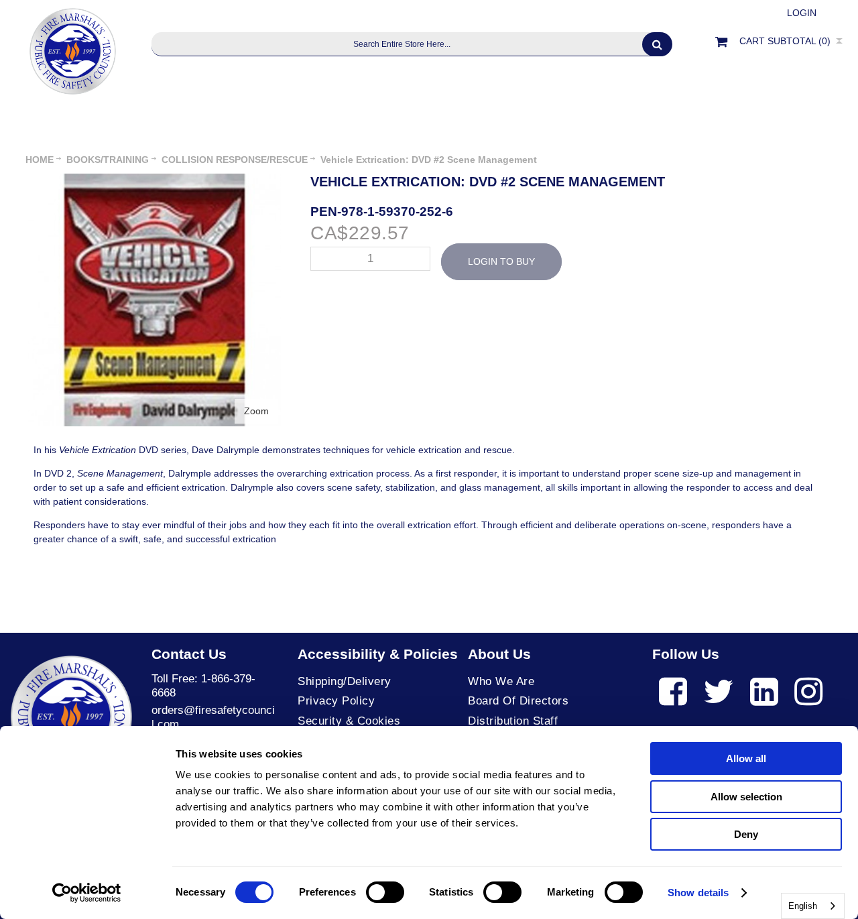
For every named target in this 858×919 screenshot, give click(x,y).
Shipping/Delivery (344, 681)
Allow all (746, 758)
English (802, 906)
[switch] (385, 892)
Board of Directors (518, 700)
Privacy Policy (336, 700)
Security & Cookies (349, 721)
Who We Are (501, 681)
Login (801, 12)
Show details (698, 892)
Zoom (256, 411)
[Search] (657, 44)
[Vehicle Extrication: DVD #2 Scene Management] (154, 180)
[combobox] (813, 906)
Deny (746, 834)
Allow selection (746, 796)
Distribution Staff (513, 721)
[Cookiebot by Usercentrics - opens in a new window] (86, 893)
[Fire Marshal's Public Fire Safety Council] (71, 48)
